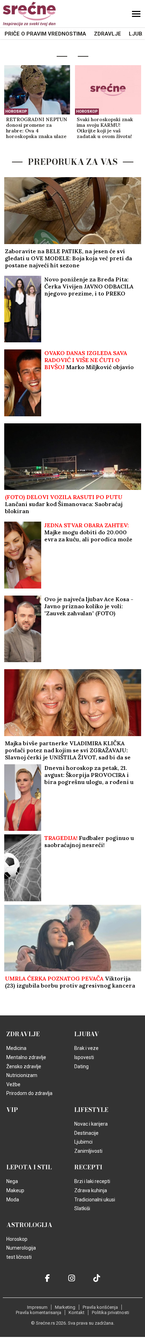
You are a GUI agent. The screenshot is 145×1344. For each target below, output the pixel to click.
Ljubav (86, 1034)
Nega (12, 1181)
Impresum (37, 1307)
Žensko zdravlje (23, 1066)
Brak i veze (86, 1048)
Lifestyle (91, 1109)
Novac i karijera (91, 1124)
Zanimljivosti (88, 1151)
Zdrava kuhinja (90, 1190)
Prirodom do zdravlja (29, 1093)
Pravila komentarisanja (38, 1312)
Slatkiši (82, 1208)
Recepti (88, 1167)
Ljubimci (83, 1142)
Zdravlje (107, 34)
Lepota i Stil (29, 1167)
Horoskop (16, 111)
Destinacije (86, 1133)
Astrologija (29, 1225)
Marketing (65, 1307)
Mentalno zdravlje (26, 1057)
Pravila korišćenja (100, 1307)
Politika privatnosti (110, 1312)
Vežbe (13, 1084)
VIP (12, 1109)
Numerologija (21, 1248)
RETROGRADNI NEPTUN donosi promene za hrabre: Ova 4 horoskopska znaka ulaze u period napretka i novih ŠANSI (36, 128)
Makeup (15, 1190)
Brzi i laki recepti (92, 1181)
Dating (81, 1066)
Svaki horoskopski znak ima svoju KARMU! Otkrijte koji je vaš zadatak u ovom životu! (105, 128)
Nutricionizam (21, 1075)
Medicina (16, 1048)
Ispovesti (84, 1057)
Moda (12, 1199)
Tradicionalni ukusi (94, 1199)
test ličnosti (19, 1257)
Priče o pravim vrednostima (45, 34)
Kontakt (76, 1312)
